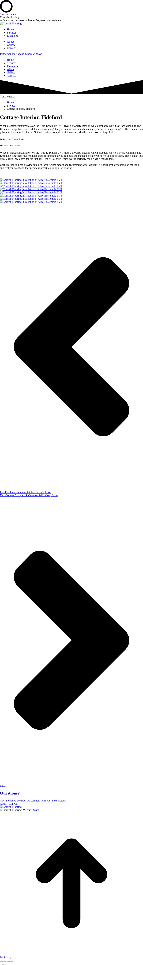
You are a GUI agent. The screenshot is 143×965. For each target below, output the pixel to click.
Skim (36, 809)
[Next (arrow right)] (4, 964)
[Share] (4, 961)
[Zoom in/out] (11, 961)
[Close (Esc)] (1, 961)
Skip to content (8, 14)
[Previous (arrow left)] (1, 964)
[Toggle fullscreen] (8, 961)
